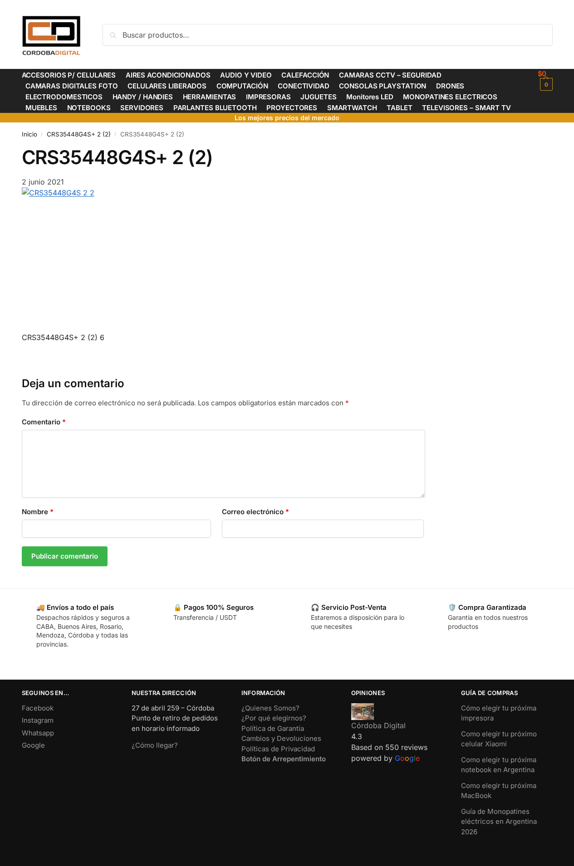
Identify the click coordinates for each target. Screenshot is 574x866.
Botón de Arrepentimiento (283, 758)
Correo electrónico (255, 511)
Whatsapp (38, 733)
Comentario (44, 422)
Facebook (38, 708)
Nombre (38, 511)
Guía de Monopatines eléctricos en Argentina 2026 (499, 821)
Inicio (29, 134)
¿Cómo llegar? (155, 745)
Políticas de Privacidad (278, 748)
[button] (545, 80)
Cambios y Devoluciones (281, 738)
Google (33, 745)
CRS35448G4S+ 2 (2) (79, 134)
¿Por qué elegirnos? (273, 718)
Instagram (38, 720)
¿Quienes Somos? (270, 708)
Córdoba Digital (378, 725)
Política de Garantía (272, 728)
